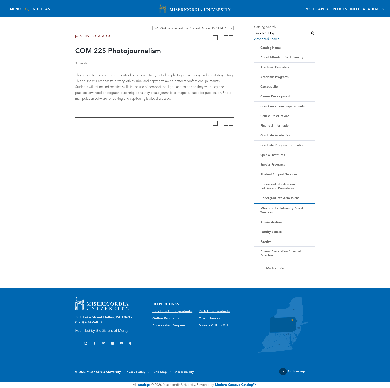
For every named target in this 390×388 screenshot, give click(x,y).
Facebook (94, 344)
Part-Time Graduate (214, 311)
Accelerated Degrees (169, 325)
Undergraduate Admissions (279, 198)
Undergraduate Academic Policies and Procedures (278, 186)
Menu (15, 9)
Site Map (160, 372)
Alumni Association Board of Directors (280, 253)
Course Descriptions (274, 116)
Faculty (265, 241)
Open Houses (209, 318)
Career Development (275, 96)
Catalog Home (270, 48)
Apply (323, 9)
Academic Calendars (274, 67)
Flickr (112, 344)
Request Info (346, 9)
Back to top (296, 371)
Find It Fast (41, 9)
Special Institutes (272, 155)
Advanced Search (267, 39)
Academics (373, 9)
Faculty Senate (271, 232)
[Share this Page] (220, 37)
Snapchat (130, 344)
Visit (310, 9)
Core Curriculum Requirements (282, 106)
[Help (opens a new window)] (231, 37)
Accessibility (184, 372)
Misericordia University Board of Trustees (283, 210)
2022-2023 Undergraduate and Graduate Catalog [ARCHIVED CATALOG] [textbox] (193, 28)
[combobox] (193, 28)
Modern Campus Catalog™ (235, 385)
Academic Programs (274, 77)
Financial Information (275, 126)
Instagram (85, 344)
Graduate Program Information (282, 145)
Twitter (103, 344)
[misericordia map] (280, 325)
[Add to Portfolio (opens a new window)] (215, 37)
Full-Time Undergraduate (172, 311)
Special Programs (272, 164)
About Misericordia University (281, 57)
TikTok (76, 344)
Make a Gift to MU (213, 325)
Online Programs (165, 318)
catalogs (144, 385)
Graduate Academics (275, 135)
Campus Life (269, 87)
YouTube (121, 344)
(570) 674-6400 (88, 322)
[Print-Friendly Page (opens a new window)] (226, 37)
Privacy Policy (137, 371)
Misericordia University (176, 6)
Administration (271, 222)
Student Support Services (278, 174)
